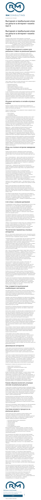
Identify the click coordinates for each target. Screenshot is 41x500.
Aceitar (13, 495)
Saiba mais (16, 493)
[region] (13, 493)
